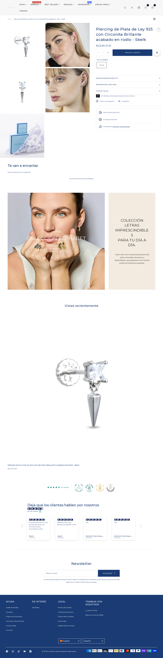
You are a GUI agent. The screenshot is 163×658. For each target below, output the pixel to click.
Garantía (9, 630)
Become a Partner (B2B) (94, 615)
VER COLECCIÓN (55, 249)
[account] (132, 7)
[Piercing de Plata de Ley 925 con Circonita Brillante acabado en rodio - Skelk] (81, 388)
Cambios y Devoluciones (15, 621)
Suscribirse (108, 573)
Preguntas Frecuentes (14, 616)
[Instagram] (13, 651)
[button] (158, 29)
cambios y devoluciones (121, 126)
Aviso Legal (62, 621)
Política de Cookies (64, 607)
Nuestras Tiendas (12, 607)
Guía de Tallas (11, 626)
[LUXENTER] (11, 7)
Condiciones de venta (65, 612)
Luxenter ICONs (91, 610)
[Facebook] (7, 651)
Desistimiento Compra (66, 626)
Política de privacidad (89, 582)
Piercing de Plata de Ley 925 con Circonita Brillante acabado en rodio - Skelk (43, 465)
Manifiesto (35, 607)
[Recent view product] (139, 7)
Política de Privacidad (66, 616)
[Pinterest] (30, 651)
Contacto (9, 612)
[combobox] (69, 641)
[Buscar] (125, 7)
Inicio (9, 19)
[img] (82, 508)
